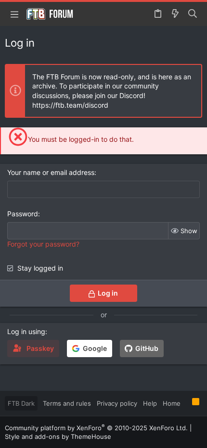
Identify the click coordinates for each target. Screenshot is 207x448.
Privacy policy (117, 403)
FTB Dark (21, 403)
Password (22, 214)
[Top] (186, 403)
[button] (14, 14)
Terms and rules (67, 403)
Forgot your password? (43, 244)
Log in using (26, 331)
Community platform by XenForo (96, 428)
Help (150, 403)
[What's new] (175, 14)
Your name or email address (50, 172)
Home (172, 403)
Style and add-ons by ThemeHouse (58, 436)
